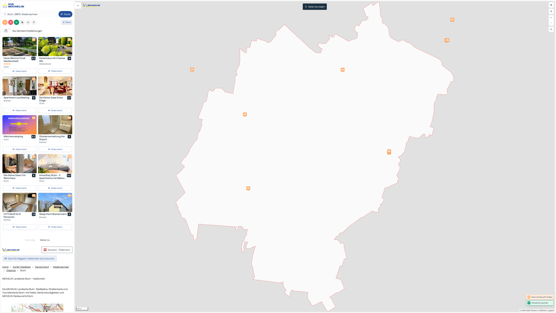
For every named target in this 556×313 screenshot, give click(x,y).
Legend (551, 310)
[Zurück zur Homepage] (13, 5)
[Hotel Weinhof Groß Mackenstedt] (19, 46)
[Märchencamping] (19, 124)
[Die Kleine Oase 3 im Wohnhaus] (19, 163)
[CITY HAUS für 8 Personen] (19, 202)
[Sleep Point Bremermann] (55, 202)
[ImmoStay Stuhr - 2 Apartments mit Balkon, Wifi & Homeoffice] (55, 163)
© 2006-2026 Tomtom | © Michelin (533, 310)
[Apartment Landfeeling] (19, 85)
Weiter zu (45, 240)
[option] (5, 22)
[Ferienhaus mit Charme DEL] (55, 46)
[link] (540, 297)
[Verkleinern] (551, 23)
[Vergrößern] (551, 17)
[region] (315, 156)
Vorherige (30, 240)
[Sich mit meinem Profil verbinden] (551, 5)
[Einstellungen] (551, 11)
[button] (248, 188)
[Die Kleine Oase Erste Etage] (55, 85)
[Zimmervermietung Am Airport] (55, 124)
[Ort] (551, 29)
